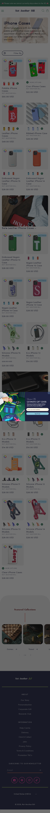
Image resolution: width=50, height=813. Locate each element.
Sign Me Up (37, 413)
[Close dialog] (49, 393)
